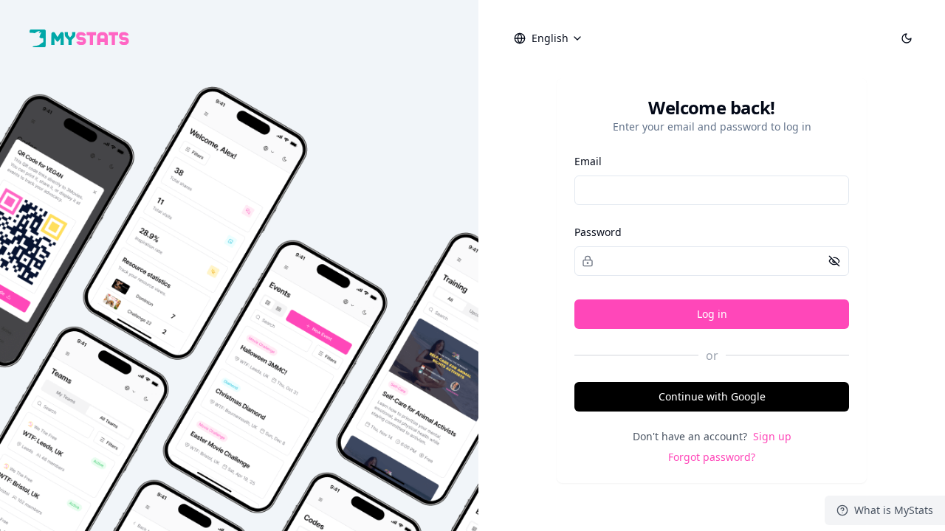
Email (588, 161)
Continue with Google (712, 396)
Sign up (772, 436)
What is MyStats (893, 510)
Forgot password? (711, 457)
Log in (712, 314)
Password (598, 232)
